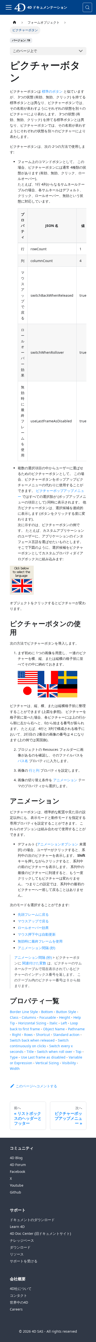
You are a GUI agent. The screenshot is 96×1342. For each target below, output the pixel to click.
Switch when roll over (54, 1051)
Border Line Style (24, 1011)
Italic (53, 1023)
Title (30, 1051)
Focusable (47, 1017)
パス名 (23, 760)
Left (64, 1023)
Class (14, 1017)
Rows (28, 1034)
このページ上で (25, 50)
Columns (29, 1017)
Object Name (54, 1029)
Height (64, 1017)
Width (15, 1068)
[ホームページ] (14, 22)
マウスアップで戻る (33, 921)
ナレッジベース (22, 1240)
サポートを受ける (23, 1261)
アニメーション (65, 780)
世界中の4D (19, 1302)
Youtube (16, 1185)
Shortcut (43, 1034)
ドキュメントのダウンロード (32, 1219)
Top (78, 1051)
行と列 (34, 770)
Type (14, 1057)
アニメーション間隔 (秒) (36, 947)
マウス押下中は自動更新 (37, 934)
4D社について (21, 1288)
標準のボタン (52, 91)
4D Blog (16, 1157)
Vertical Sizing (47, 1063)
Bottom (47, 1011)
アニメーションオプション (57, 844)
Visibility (69, 1063)
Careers (16, 1309)
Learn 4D (17, 1226)
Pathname (76, 1029)
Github (15, 1192)
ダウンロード (20, 1247)
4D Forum (18, 1164)
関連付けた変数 (34, 963)
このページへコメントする (36, 1086)
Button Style (66, 1011)
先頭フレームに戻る (33, 914)
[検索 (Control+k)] (87, 7)
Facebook (17, 1171)
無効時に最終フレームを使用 (40, 941)
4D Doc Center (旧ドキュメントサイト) (40, 1233)
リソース (17, 1254)
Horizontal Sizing (32, 1023)
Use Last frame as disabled (43, 1057)
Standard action (66, 1034)
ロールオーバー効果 (33, 927)
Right (16, 1034)
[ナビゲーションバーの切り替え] (8, 7)
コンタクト (18, 1295)
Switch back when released (32, 1040)
